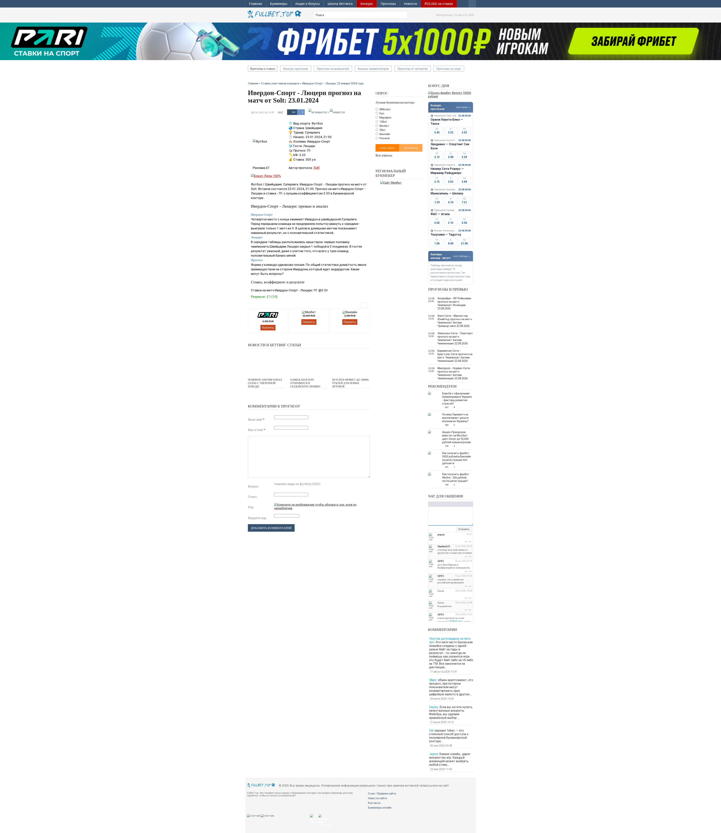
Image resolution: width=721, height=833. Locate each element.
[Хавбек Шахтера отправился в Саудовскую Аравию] (309, 362)
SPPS (440, 561)
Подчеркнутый (438, 504)
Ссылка (450, 504)
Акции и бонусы (307, 4)
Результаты (411, 148)
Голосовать (387, 148)
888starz (385, 109)
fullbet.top (455, 621)
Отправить (464, 529)
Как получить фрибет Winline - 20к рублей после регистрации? (455, 477)
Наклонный (434, 504)
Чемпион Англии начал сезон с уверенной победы (265, 383)
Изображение (454, 504)
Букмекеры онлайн (379, 807)
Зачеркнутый (441, 504)
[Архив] (453, 529)
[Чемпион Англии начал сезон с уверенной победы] (266, 362)
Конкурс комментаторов (373, 68)
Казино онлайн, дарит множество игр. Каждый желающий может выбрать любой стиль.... (450, 759)
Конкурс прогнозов (295, 68)
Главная (255, 4)
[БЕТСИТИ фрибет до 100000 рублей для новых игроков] (351, 362)
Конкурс (366, 4)
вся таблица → (462, 256)
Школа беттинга (340, 4)
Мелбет (384, 125)
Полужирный (430, 504)
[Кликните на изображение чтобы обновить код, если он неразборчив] (322, 508)
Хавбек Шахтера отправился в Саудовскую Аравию (305, 383)
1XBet (383, 121)
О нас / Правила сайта (382, 793)
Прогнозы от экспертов (412, 68)
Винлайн (384, 134)
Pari (381, 113)
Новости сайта (377, 798)
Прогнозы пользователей (333, 68)
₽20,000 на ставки (439, 4)
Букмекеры (278, 4)
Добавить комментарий (271, 528)
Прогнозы (388, 4)
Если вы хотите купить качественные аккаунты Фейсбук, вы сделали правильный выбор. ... (450, 712)
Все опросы (384, 155)
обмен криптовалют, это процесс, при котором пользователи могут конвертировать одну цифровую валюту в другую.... (451, 687)
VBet (382, 130)
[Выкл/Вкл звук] (448, 529)
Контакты (374, 802)
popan (441, 534)
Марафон (385, 117)
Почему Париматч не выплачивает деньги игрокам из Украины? (455, 418)
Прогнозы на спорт (448, 68)
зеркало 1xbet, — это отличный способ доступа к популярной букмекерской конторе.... (448, 736)
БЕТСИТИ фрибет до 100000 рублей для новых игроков (350, 383)
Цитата (461, 504)
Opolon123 (443, 546)
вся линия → (463, 107)
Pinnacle (384, 138)
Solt (280, 112)
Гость (440, 591)
